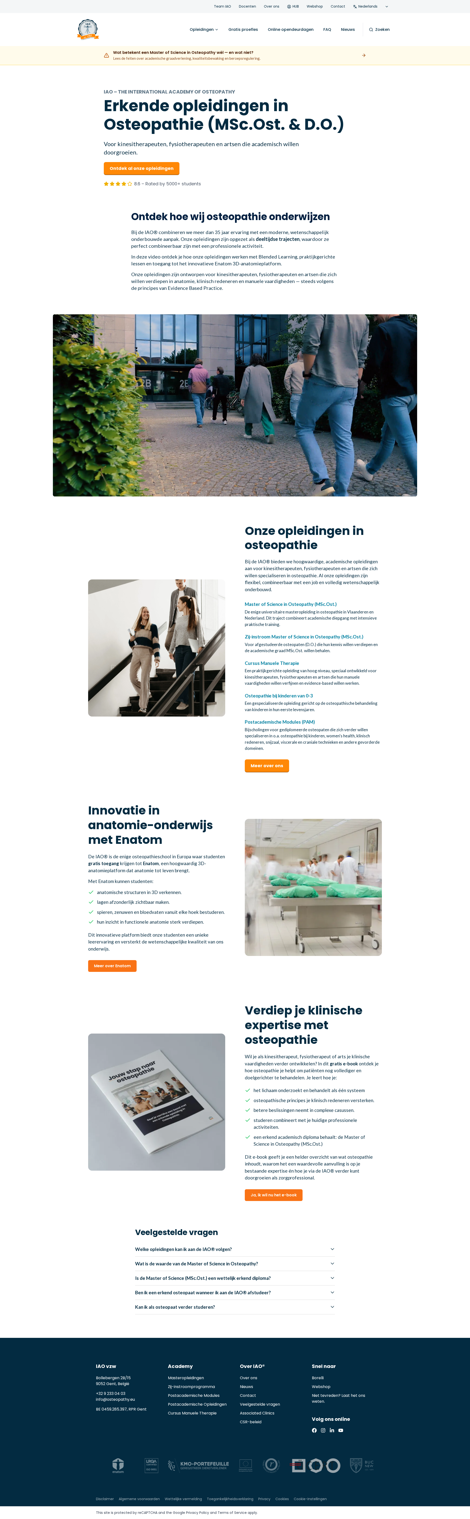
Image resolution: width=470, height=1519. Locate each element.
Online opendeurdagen (291, 29)
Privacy (264, 1498)
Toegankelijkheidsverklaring (230, 1498)
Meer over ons (267, 766)
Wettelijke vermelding (183, 1498)
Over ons (271, 6)
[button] (235, 405)
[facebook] (314, 1430)
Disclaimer (105, 1498)
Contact (338, 6)
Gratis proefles (243, 29)
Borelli (318, 1378)
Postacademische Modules (194, 1395)
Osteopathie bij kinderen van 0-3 (279, 695)
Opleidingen (202, 29)
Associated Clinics (257, 1413)
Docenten (247, 6)
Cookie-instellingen (310, 1498)
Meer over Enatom (112, 966)
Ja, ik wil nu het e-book (274, 1195)
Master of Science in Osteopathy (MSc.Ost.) (291, 604)
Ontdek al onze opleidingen (142, 168)
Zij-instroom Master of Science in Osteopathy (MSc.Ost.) (304, 636)
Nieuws (348, 29)
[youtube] (340, 1430)
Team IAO (222, 6)
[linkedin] (331, 1430)
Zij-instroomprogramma (191, 1386)
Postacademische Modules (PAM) (280, 722)
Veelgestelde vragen (260, 1404)
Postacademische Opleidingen (197, 1404)
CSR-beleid (250, 1422)
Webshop (315, 6)
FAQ (327, 29)
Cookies (282, 1498)
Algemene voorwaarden (139, 1498)
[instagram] (323, 1430)
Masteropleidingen (186, 1378)
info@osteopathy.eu (115, 1399)
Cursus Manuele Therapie (272, 663)
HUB (296, 6)
